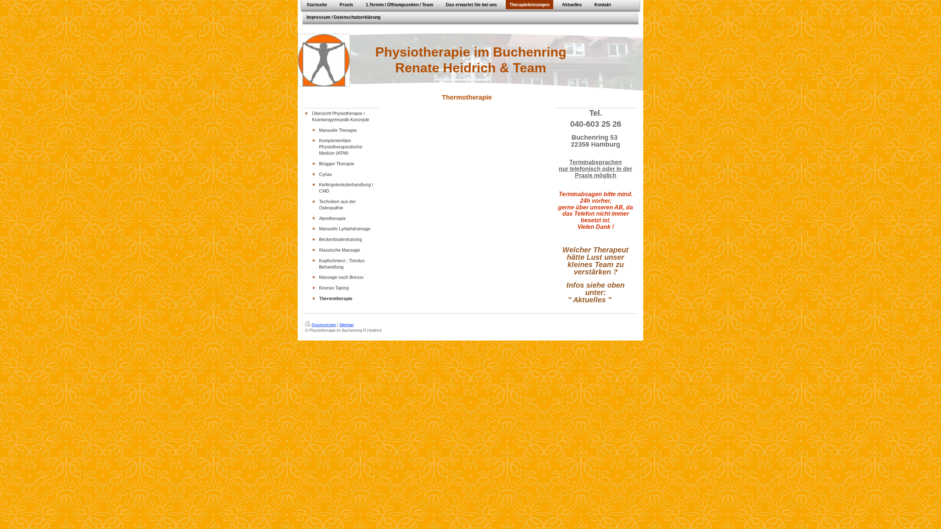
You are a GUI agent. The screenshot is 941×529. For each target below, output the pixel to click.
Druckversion (324, 325)
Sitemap (346, 325)
